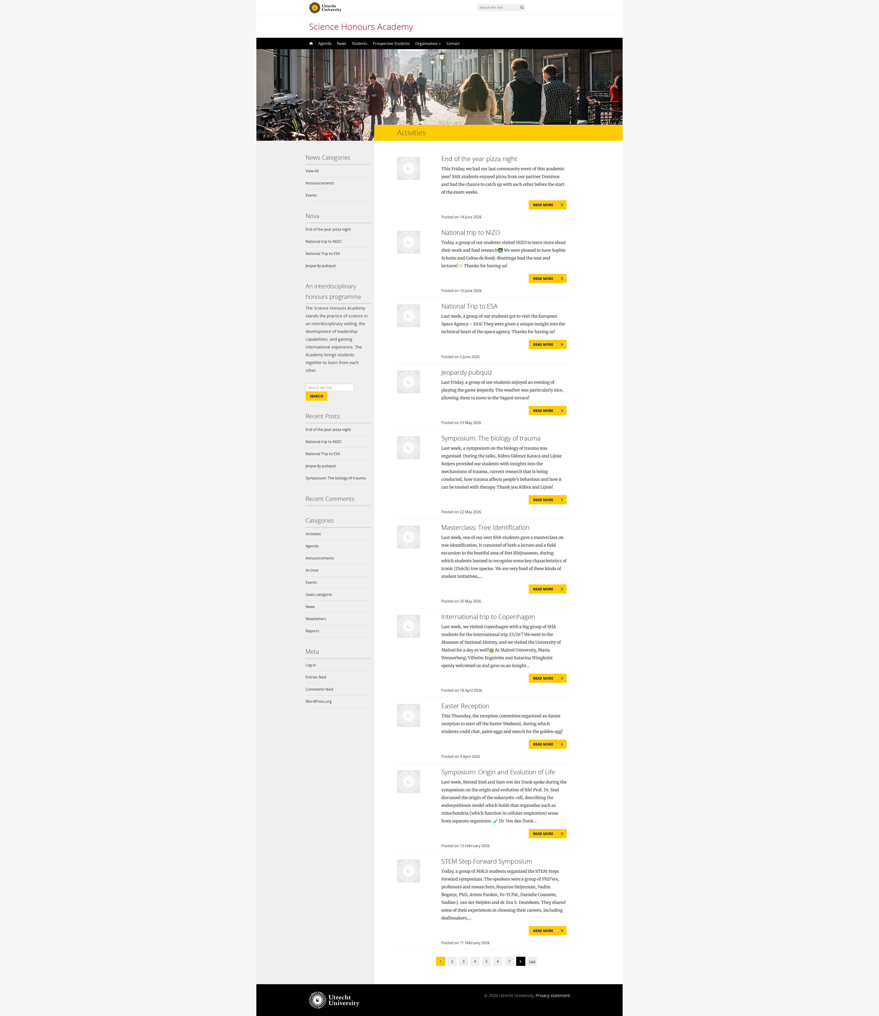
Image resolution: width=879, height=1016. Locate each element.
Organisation (427, 43)
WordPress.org (319, 701)
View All (312, 170)
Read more (543, 205)
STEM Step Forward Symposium (486, 861)
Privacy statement (553, 995)
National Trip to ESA (323, 253)
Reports (312, 630)
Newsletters (316, 618)
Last (532, 961)
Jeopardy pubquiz (321, 265)
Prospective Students (391, 43)
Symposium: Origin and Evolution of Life (498, 771)
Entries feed (316, 677)
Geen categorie (319, 594)
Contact (453, 43)
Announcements (320, 183)
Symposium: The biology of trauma (336, 478)
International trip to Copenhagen (488, 616)
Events (311, 195)
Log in (311, 664)
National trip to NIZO (323, 241)
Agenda (324, 43)
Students (359, 43)
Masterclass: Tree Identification (485, 527)
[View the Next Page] (520, 962)
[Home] (311, 43)
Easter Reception (465, 705)
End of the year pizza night (328, 229)
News (341, 43)
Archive (312, 570)
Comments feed (319, 689)
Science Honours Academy (361, 26)
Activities (313, 533)
